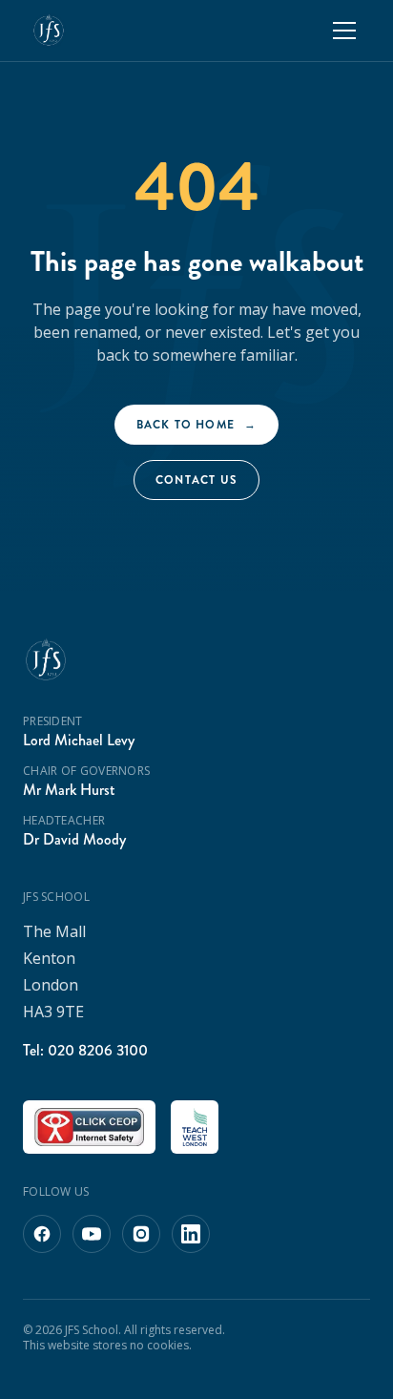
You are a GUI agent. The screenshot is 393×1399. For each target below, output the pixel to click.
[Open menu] (344, 30)
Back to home (197, 424)
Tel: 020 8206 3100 (85, 1050)
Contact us (196, 480)
